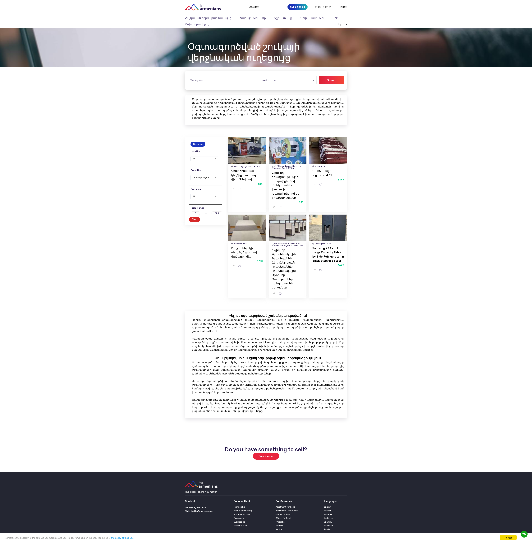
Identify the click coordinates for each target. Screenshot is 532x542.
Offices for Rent (283, 518)
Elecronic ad (239, 518)
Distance (198, 144)
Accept (508, 537)
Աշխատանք (283, 18)
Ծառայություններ (253, 18)
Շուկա (339, 18)
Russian (328, 511)
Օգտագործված (201, 178)
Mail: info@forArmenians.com (199, 511)
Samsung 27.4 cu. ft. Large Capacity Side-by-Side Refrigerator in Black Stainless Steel (328, 254)
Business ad (239, 522)
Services (279, 526)
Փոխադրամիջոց (197, 24)
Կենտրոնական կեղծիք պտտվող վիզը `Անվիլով (243, 175)
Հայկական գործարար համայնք (208, 18)
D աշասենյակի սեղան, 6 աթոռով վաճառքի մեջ (244, 252)
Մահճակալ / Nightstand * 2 (322, 173)
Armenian (328, 514)
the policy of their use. (122, 537)
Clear (194, 219)
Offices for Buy (283, 514)
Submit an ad (266, 456)
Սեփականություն (313, 18)
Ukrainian (328, 526)
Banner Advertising (243, 511)
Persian (327, 529)
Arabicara (328, 518)
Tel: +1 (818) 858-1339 (195, 507)
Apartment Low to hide (287, 511)
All (194, 159)
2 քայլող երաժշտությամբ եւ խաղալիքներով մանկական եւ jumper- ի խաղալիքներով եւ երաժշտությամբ (286, 185)
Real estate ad (240, 526)
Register (326, 7)
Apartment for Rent (285, 507)
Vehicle (279, 529)
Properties (281, 522)
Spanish (328, 522)
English (327, 507)
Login (318, 7)
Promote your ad (242, 514)
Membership (239, 507)
